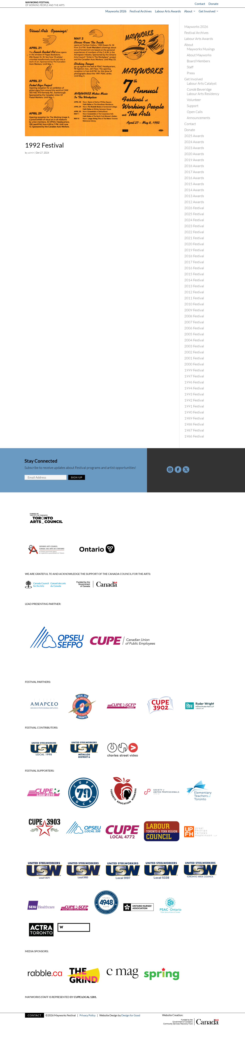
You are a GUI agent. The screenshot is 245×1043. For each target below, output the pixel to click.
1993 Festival (194, 394)
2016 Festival (194, 268)
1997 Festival (194, 376)
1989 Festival (194, 418)
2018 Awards (194, 166)
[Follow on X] (186, 469)
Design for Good (130, 1015)
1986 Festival (194, 436)
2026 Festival (194, 208)
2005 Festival (194, 334)
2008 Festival (194, 316)
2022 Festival (194, 232)
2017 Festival (194, 262)
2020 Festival (194, 244)
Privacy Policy (88, 1015)
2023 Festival (194, 226)
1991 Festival (194, 406)
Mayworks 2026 (115, 11)
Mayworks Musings (201, 49)
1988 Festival (194, 424)
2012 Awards (194, 202)
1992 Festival (44, 145)
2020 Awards (194, 154)
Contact (200, 4)
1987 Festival (194, 430)
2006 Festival (194, 328)
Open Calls (195, 112)
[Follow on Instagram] (170, 469)
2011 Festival (194, 298)
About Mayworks (199, 55)
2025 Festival (194, 214)
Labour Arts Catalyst (201, 83)
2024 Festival (194, 220)
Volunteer (194, 100)
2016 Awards (194, 178)
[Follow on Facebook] (178, 469)
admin (31, 152)
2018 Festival (194, 256)
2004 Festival (194, 340)
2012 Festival (194, 292)
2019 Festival (194, 250)
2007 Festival (194, 322)
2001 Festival (194, 358)
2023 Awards (194, 148)
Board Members (198, 61)
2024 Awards (194, 142)
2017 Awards (194, 172)
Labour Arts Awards (168, 11)
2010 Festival (194, 304)
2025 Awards (194, 136)
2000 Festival (194, 364)
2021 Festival (194, 238)
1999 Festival (194, 370)
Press (191, 73)
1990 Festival (194, 412)
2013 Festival (194, 286)
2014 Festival (194, 280)
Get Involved (207, 11)
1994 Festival (194, 388)
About (188, 11)
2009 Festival (194, 310)
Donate (213, 4)
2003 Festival (194, 346)
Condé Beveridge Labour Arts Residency (203, 91)
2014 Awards (194, 190)
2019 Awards (194, 160)
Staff (190, 67)
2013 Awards (194, 196)
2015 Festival (194, 274)
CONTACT (34, 1015)
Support (192, 106)
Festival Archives (141, 11)
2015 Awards (194, 184)
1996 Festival (194, 382)
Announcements (198, 118)
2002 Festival (194, 352)
